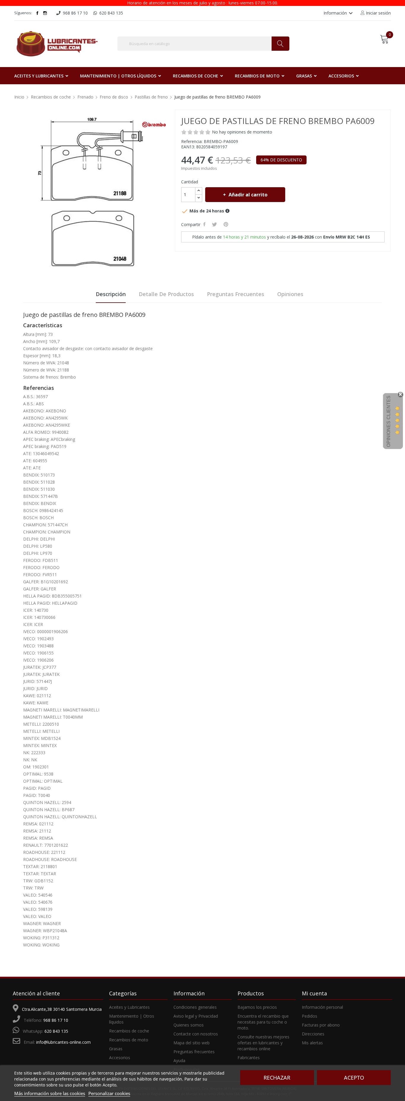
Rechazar (277, 1077)
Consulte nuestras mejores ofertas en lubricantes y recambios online (263, 1042)
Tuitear (215, 224)
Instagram (45, 13)
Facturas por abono (321, 1025)
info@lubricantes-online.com (63, 1042)
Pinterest (227, 224)
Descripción (111, 294)
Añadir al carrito (248, 194)
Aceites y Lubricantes (129, 1007)
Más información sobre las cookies (49, 1093)
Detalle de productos (166, 294)
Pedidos (309, 1016)
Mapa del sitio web (191, 1043)
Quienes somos (188, 1025)
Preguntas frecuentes (235, 294)
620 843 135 (56, 1031)
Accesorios (119, 1057)
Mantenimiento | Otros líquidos (131, 1019)
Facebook (37, 13)
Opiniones (290, 294)
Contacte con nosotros (195, 1034)
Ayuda (179, 1060)
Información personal (322, 1007)
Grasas (115, 1048)
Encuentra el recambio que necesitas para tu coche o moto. (263, 1022)
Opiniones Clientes (388, 421)
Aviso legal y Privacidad (195, 1016)
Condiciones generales (195, 1007)
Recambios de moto (128, 1040)
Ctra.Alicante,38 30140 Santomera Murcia (62, 1009)
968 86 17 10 (55, 1020)
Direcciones (313, 1034)
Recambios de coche (129, 1031)
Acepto (354, 1077)
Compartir (205, 224)
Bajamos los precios (257, 1007)
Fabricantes (248, 1057)
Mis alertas (312, 1043)
